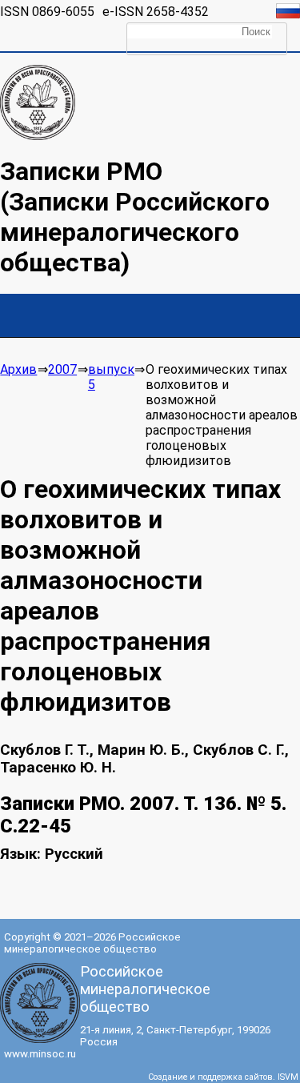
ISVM (288, 1077)
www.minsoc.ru (40, 1054)
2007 (62, 369)
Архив (18, 369)
